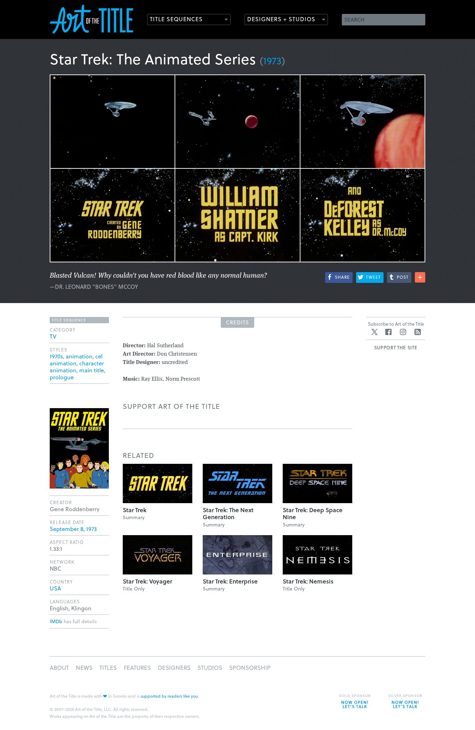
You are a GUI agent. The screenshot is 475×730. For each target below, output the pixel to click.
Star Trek (134, 510)
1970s (56, 356)
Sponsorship (250, 667)
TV (53, 336)
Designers (174, 667)
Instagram (403, 332)
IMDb (56, 621)
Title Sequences (176, 19)
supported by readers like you (169, 696)
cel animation (76, 359)
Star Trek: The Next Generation (228, 513)
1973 (272, 60)
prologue (62, 377)
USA (55, 588)
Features (137, 667)
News (84, 667)
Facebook (388, 332)
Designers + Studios (281, 19)
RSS (417, 332)
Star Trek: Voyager (147, 581)
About (59, 667)
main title (91, 370)
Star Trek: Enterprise (230, 581)
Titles (108, 667)
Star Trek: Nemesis (308, 581)
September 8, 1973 (73, 529)
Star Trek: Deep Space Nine (313, 513)
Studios (210, 667)
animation (79, 356)
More (420, 277)
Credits (237, 322)
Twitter (374, 332)
